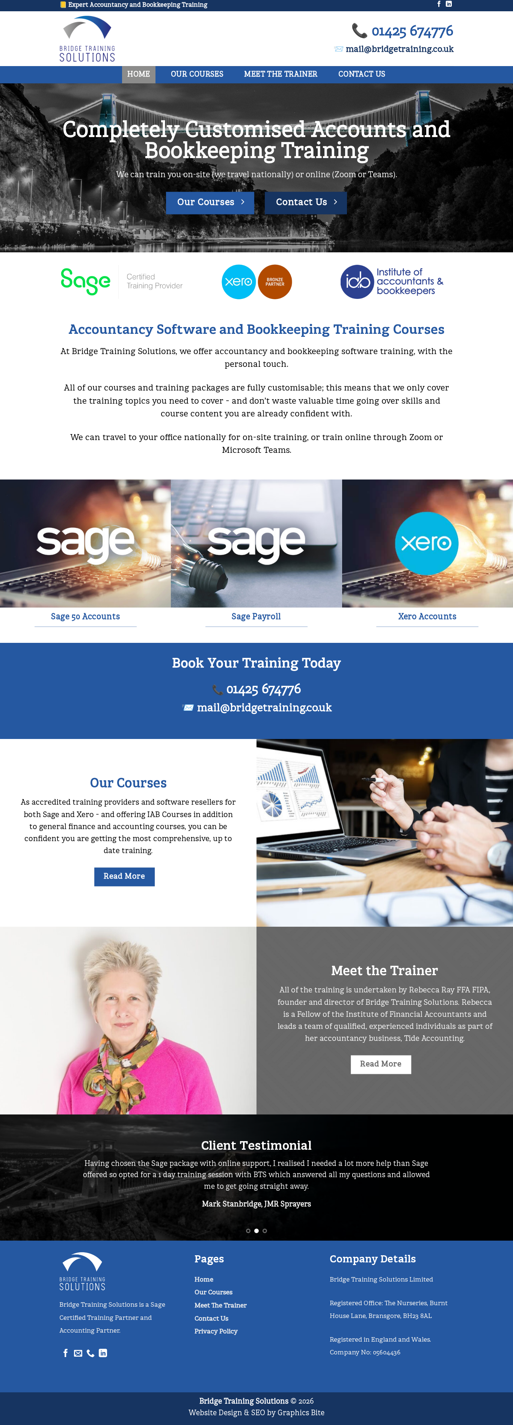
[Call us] (90, 1354)
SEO (258, 1413)
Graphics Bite (301, 1413)
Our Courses (197, 74)
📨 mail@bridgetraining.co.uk (393, 49)
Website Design (215, 1413)
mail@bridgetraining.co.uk (264, 708)
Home (138, 74)
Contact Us (362, 74)
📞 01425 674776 (402, 32)
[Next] (493, 1177)
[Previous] (20, 1177)
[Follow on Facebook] (439, 5)
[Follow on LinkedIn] (449, 5)
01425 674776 (263, 690)
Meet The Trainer (280, 74)
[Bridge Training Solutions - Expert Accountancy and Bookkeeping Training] (101, 38)
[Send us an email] (78, 1354)
